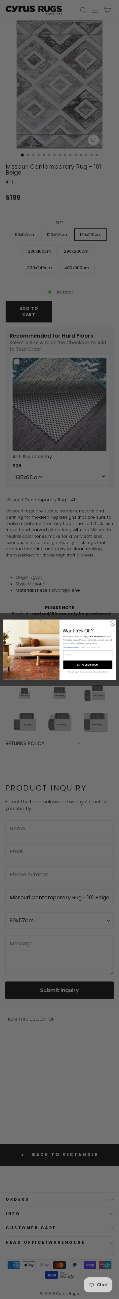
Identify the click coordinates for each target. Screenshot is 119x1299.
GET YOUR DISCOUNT (88, 664)
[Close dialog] (112, 623)
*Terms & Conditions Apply (71, 647)
